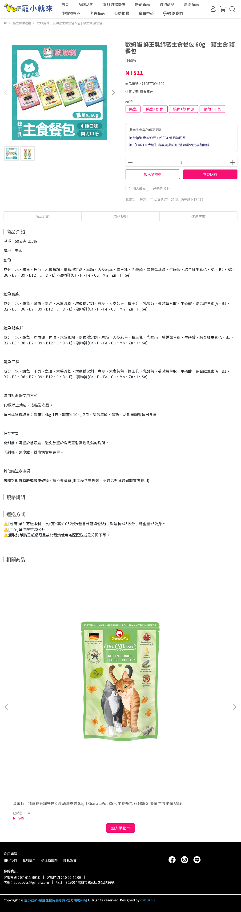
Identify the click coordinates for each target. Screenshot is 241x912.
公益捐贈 (121, 13)
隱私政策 (69, 860)
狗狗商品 (166, 4)
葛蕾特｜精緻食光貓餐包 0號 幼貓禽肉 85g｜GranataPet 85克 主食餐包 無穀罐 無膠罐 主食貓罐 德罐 (97, 803)
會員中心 (146, 13)
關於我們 (10, 860)
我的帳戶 (29, 860)
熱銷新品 (142, 4)
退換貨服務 (49, 860)
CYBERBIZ (148, 900)
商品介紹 (43, 216)
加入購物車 (152, 174)
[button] (113, 92)
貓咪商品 (191, 4)
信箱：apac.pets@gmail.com (26, 882)
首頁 (65, 4)
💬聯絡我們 (173, 13)
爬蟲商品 (97, 13)
